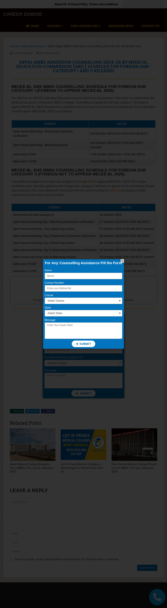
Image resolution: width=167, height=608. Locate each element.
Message (50, 320)
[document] (83, 304)
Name (48, 270)
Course (49, 295)
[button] (122, 261)
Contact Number (55, 282)
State (48, 307)
